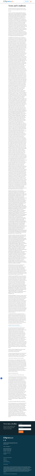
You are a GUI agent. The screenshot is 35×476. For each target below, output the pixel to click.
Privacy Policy (5, 464)
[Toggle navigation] (31, 1)
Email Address (21, 427)
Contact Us (5, 460)
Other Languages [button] (6, 446)
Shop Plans (27, 1)
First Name (20, 424)
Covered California (6, 461)
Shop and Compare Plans (7, 457)
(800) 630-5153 (5, 444)
